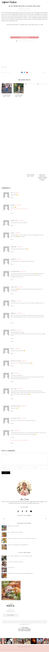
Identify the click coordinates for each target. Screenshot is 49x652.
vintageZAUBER (15, 271)
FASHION (20, 10)
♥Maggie (13, 313)
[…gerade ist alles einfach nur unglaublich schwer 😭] (15, 641)
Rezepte (26, 649)
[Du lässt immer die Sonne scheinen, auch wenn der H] (21, 641)
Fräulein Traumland (16, 363)
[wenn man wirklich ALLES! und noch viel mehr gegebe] (9, 641)
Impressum (8, 649)
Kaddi (12, 232)
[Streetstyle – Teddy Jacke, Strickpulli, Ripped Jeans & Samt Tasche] (42, 128)
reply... (13, 197)
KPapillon (14, 287)
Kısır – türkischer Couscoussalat (15, 532)
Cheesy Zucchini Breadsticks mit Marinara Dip (18, 544)
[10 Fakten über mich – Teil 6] (30, 128)
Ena (12, 192)
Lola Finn (14, 388)
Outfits (21, 649)
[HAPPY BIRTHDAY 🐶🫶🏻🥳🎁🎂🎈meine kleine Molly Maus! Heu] (28, 641)
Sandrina (13, 246)
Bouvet (13, 205)
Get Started (11, 615)
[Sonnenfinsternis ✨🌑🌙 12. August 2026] (34, 641)
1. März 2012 (44, 72)
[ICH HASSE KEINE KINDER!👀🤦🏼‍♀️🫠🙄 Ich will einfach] (46, 641)
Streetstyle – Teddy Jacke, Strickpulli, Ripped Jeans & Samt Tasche (42, 177)
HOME (3, 649)
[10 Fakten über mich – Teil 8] (7, 88)
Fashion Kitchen (6, 72)
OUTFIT (29, 10)
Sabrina (13, 259)
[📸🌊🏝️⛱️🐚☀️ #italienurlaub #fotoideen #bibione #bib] (40, 641)
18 (6, 67)
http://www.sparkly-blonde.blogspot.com (20, 440)
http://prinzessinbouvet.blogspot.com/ (19, 208)
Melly (12, 348)
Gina (12, 430)
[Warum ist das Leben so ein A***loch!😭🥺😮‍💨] (3, 641)
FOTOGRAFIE (24, 10)
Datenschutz (15, 649)
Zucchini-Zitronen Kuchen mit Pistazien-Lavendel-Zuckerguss (22, 538)
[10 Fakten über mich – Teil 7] (19, 88)
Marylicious (14, 220)
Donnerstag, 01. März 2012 (24, 8)
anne (12, 373)
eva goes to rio (15, 418)
